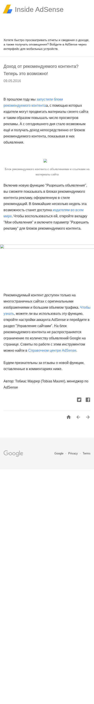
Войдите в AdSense (63, 44)
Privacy (73, 453)
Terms (87, 453)
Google (59, 453)
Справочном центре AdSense (52, 350)
